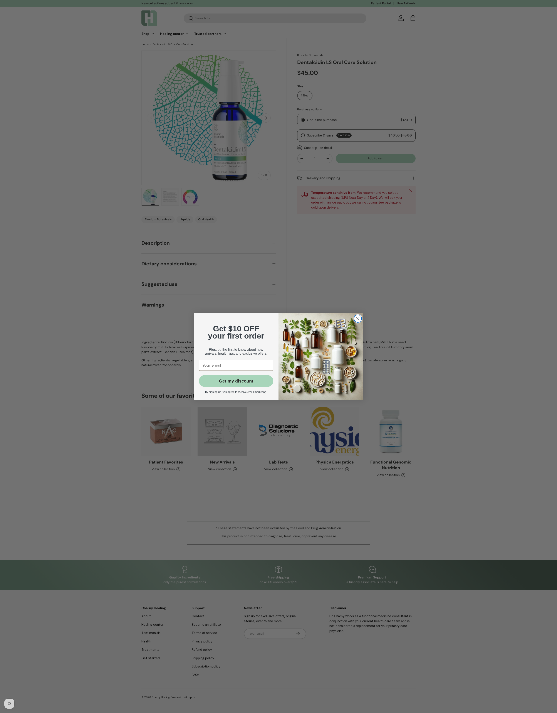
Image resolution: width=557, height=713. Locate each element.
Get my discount (236, 381)
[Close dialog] (358, 318)
